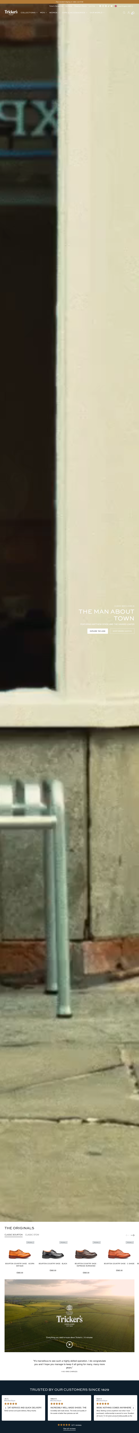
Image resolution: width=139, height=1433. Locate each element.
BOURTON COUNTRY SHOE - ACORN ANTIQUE (19, 1264)
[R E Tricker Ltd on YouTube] (112, 6)
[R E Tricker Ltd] (11, 12)
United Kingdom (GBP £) (125, 6)
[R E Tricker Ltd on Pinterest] (106, 6)
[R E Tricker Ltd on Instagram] (103, 6)
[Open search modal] (124, 12)
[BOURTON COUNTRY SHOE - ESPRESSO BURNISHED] (86, 1250)
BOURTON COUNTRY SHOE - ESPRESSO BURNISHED (86, 1264)
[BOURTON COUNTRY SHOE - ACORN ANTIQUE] (20, 1250)
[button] (5, 1408)
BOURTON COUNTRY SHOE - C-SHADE (119, 1263)
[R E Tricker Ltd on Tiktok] (109, 6)
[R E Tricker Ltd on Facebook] (100, 6)
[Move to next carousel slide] (132, 1235)
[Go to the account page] (129, 12)
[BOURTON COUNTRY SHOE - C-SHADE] (119, 1250)
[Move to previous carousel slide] (127, 1235)
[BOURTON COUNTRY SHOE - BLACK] (53, 1250)
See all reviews (69, 1428)
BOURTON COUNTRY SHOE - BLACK (53, 1263)
